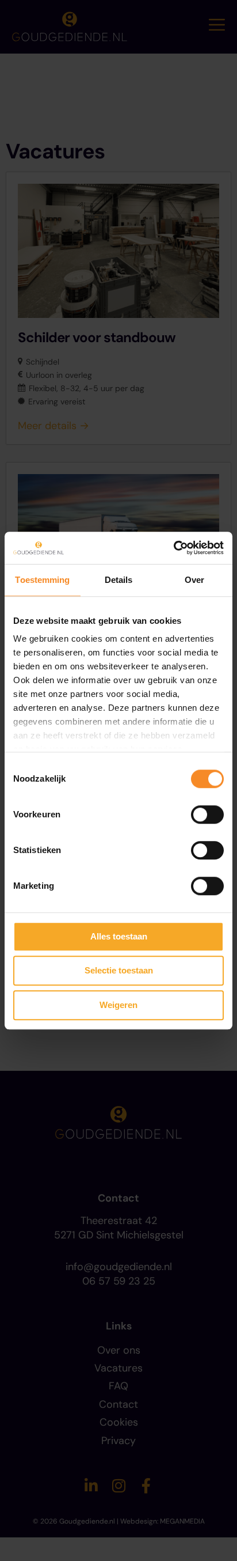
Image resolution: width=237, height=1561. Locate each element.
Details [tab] (119, 580)
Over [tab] (194, 580)
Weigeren (118, 1005)
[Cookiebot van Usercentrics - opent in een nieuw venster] (173, 547)
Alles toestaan (118, 936)
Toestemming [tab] (42, 580)
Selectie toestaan (119, 970)
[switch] (207, 814)
